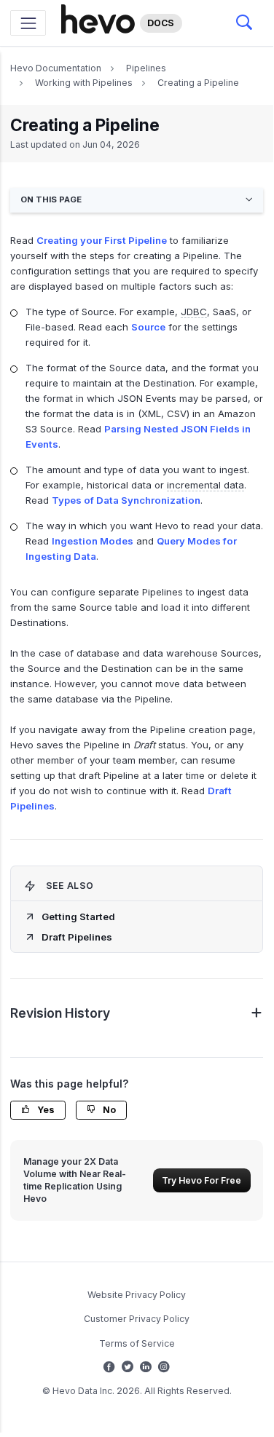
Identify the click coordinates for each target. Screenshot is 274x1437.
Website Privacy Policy (136, 1294)
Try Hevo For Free (201, 1180)
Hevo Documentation (55, 68)
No (108, 1109)
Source (148, 327)
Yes (45, 1109)
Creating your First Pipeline (101, 240)
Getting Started (78, 916)
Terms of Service (137, 1343)
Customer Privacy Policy (136, 1318)
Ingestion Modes (92, 541)
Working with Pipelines (84, 82)
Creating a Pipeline (198, 82)
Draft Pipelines (77, 937)
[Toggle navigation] (28, 23)
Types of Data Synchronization (126, 500)
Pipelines (146, 68)
